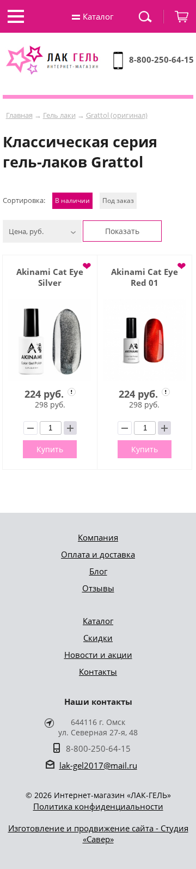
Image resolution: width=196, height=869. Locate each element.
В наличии (72, 200)
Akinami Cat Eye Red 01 (144, 277)
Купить (49, 449)
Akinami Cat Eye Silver (49, 277)
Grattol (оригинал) (117, 115)
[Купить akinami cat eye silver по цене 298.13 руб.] (49, 340)
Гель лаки (59, 115)
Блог (98, 571)
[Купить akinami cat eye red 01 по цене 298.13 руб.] (144, 340)
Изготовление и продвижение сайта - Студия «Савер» (98, 833)
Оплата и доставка (98, 554)
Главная (19, 115)
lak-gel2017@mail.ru (98, 765)
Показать (122, 231)
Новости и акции (98, 654)
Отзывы (98, 588)
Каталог (98, 620)
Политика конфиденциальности (98, 806)
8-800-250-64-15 (161, 59)
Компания (98, 537)
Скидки (98, 637)
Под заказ (118, 200)
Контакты (98, 671)
